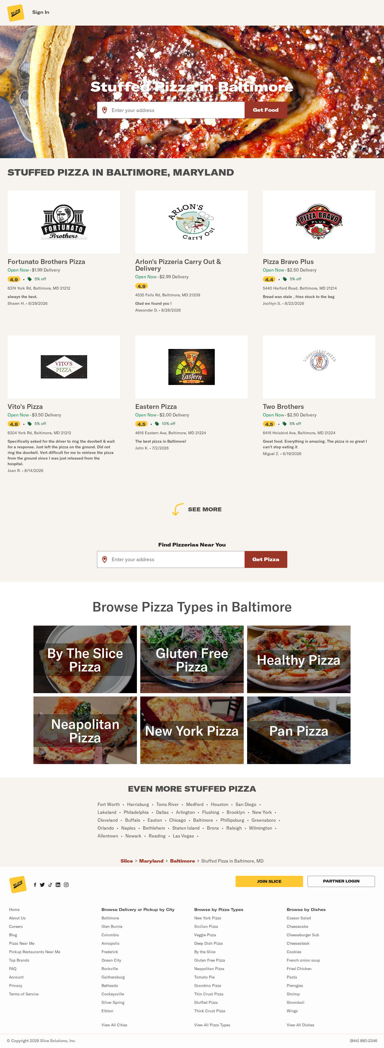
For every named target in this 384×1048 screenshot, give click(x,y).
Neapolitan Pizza (209, 968)
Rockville (109, 968)
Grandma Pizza (207, 985)
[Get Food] (266, 110)
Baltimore (182, 861)
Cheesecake (297, 926)
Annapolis (110, 943)
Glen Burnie (111, 926)
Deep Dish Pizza (208, 943)
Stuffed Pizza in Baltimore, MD (232, 861)
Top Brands (19, 960)
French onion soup (303, 960)
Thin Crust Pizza (208, 994)
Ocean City (111, 960)
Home (14, 909)
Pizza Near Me (21, 943)
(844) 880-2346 (363, 1040)
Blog (13, 934)
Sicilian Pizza (206, 926)
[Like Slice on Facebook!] (35, 885)
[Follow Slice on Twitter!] (42, 885)
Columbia (110, 934)
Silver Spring (112, 1002)
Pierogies (295, 985)
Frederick (109, 951)
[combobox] (178, 110)
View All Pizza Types (212, 1024)
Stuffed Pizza (206, 1002)
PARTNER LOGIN (341, 881)
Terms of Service (24, 994)
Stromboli (295, 1002)
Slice (127, 861)
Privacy (15, 985)
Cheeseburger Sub (303, 934)
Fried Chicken (299, 968)
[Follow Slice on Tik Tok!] (50, 885)
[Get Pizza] (266, 559)
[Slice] (15, 12)
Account (16, 977)
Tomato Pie (204, 977)
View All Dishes (300, 1024)
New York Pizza (207, 918)
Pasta (292, 977)
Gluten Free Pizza (209, 960)
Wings (292, 1010)
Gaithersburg (113, 977)
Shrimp (293, 994)
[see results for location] (104, 110)
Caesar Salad (299, 918)
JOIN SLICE (269, 881)
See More (205, 509)
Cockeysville (112, 994)
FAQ (12, 968)
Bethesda (109, 985)
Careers (16, 926)
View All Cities (114, 1024)
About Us (17, 918)
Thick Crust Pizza (209, 1010)
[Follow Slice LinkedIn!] (58, 885)
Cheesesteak (298, 943)
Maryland (151, 861)
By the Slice (204, 951)
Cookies (294, 951)
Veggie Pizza (205, 934)
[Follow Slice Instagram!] (66, 885)
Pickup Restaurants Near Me (34, 951)
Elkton (107, 1010)
